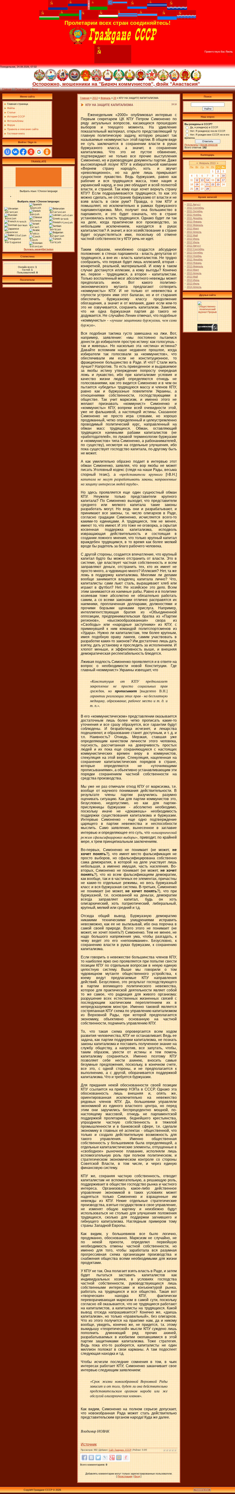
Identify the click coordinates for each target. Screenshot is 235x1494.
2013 (95, 98)
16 (218, 180)
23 (218, 184)
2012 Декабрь (195, 259)
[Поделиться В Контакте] (91, 1457)
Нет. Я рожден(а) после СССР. (207, 131)
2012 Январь (194, 221)
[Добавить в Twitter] (98, 1457)
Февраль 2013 (207, 163)
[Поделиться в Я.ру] (126, 1457)
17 (223, 180)
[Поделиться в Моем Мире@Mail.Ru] (119, 1457)
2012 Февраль (195, 225)
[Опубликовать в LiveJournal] (105, 1457)
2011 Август (194, 204)
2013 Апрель (194, 273)
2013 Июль (193, 283)
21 (207, 184)
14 (207, 180)
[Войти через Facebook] (23, 151)
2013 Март (193, 269)
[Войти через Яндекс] (31, 151)
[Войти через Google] (39, 152)
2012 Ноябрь (194, 256)
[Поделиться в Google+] (112, 1457)
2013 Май (192, 276)
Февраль (106, 98)
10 (223, 175)
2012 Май (192, 235)
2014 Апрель (194, 287)
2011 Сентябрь (195, 207)
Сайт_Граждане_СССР (120, 1450)
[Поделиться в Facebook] (84, 1457)
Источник (89, 1444)
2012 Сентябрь (195, 249)
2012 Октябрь (195, 252)
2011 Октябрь (195, 211)
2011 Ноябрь (194, 214)
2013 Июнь (193, 280)
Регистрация (22, 89)
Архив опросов (209, 144)
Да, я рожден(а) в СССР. (204, 127)
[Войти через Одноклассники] (47, 151)
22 (212, 184)
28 (114, 98)
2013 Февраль (195, 266)
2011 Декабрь (194, 218)
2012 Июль (193, 242)
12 (197, 180)
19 (197, 184)
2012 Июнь (193, 238)
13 (202, 180)
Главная (7, 89)
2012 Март (193, 228)
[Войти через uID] (7, 151)
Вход (35, 89)
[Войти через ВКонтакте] (15, 151)
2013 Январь (194, 263)
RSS (230, 54)
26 (197, 188)
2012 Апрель (194, 232)
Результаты (191, 144)
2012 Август (194, 245)
